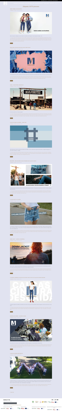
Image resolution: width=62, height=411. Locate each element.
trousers (23, 78)
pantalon (28, 77)
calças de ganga (20, 307)
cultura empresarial (17, 384)
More (11, 43)
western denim (36, 78)
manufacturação (46, 344)
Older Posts (12, 392)
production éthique (44, 77)
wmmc (44, 78)
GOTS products (45, 113)
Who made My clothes (41, 78)
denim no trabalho (24, 37)
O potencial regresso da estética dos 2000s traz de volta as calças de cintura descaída (27, 277)
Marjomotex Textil (19, 231)
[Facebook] (52, 400)
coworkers (14, 37)
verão (25, 232)
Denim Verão (31, 230)
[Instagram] (54, 400)
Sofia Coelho (45, 231)
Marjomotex (12, 10)
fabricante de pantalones (30, 37)
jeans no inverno (15, 77)
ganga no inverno (46, 37)
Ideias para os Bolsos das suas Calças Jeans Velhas (20, 47)
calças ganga (13, 384)
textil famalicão (19, 78)
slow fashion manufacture (38, 153)
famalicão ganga (26, 344)
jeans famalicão (47, 307)
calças (12, 37)
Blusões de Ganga (13, 344)
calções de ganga (13, 230)
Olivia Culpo (23, 231)
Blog (15, 10)
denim (17, 37)
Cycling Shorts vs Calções (15, 199)
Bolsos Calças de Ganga (17, 76)
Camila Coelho (18, 230)
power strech (31, 77)
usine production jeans (31, 78)
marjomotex (25, 77)
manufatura (22, 77)
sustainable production (14, 78)
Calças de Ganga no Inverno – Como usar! (18, 122)
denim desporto (20, 37)
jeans (12, 77)
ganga (39, 37)
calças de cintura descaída (14, 307)
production (40, 77)
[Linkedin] (56, 400)
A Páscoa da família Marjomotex (16, 353)
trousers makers (26, 78)
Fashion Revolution (35, 37)
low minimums (49, 152)
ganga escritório (42, 37)
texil (34, 385)
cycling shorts (21, 230)
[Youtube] (58, 400)
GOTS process (46, 76)
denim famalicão (27, 230)
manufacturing (19, 77)
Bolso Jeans (12, 76)
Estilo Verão (34, 230)
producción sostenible (36, 77)
